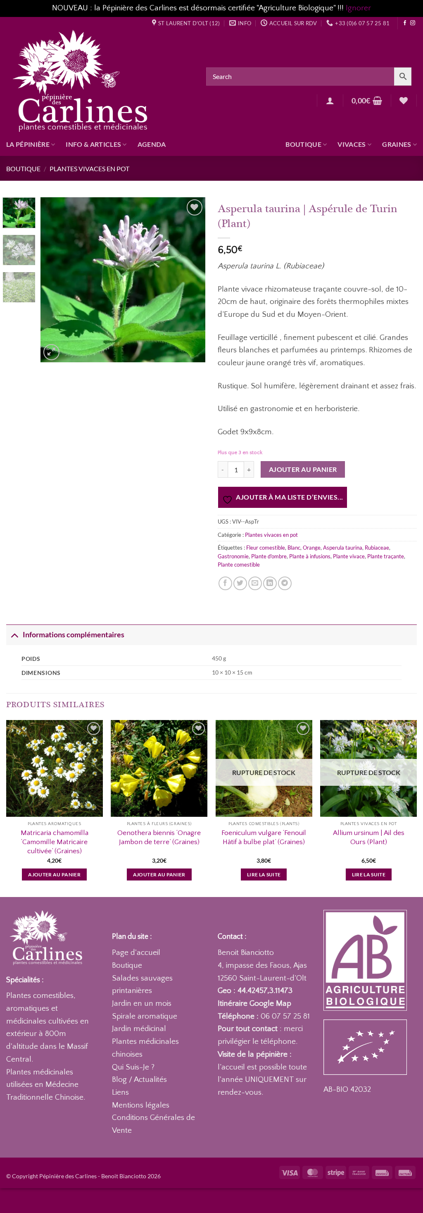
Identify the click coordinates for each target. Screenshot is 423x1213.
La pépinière (28, 144)
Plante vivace (349, 556)
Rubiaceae (377, 547)
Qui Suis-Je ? (133, 1067)
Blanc (294, 547)
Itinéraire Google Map (254, 1003)
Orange (312, 547)
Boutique (303, 144)
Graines (396, 144)
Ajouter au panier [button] (54, 874)
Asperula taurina (342, 547)
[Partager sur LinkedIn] (270, 583)
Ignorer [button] (358, 8)
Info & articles (93, 144)
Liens (120, 1092)
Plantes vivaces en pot (89, 168)
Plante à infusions (309, 556)
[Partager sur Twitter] (240, 583)
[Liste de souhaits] (403, 100)
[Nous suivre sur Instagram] (412, 23)
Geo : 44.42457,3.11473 (255, 990)
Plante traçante (385, 556)
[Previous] (54, 280)
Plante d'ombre (269, 556)
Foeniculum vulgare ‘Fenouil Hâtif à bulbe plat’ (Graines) (263, 837)
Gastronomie (233, 556)
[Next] (191, 280)
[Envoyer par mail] (255, 583)
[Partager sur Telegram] (285, 583)
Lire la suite (264, 874)
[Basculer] (14, 635)
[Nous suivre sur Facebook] (404, 23)
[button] (330, 100)
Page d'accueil (136, 952)
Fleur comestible (265, 547)
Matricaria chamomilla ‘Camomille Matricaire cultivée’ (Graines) (54, 842)
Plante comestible (239, 564)
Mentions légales (140, 1105)
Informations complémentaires (73, 634)
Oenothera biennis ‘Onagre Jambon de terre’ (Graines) (159, 837)
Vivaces (351, 144)
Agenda (152, 144)
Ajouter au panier (303, 469)
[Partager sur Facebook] (225, 583)
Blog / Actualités (139, 1079)
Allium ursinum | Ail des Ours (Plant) (368, 837)
